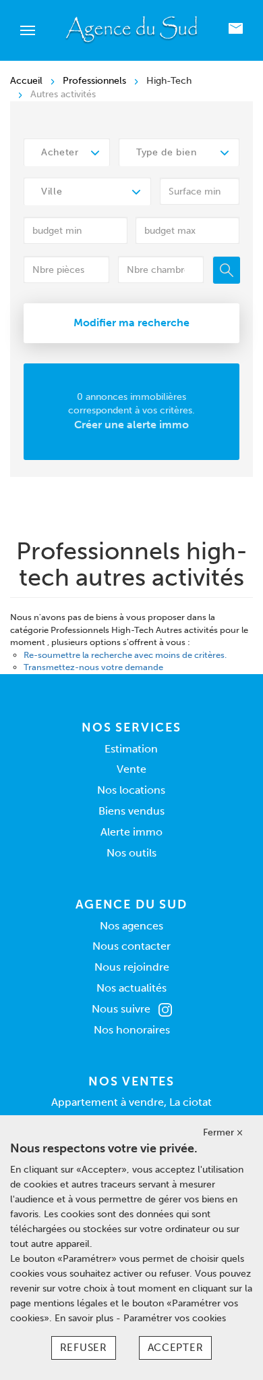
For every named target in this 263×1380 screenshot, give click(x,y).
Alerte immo (131, 831)
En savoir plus (85, 1318)
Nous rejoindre (131, 967)
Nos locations (131, 790)
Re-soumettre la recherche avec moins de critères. (125, 655)
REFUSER (83, 1347)
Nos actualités (131, 987)
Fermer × (223, 1132)
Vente (131, 769)
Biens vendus (131, 810)
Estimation (131, 748)
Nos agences (131, 925)
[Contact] (236, 30)
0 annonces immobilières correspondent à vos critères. (131, 411)
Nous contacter (131, 946)
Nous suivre (121, 1008)
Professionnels (94, 80)
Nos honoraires (132, 1029)
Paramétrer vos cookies (174, 1318)
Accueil (26, 80)
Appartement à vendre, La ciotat (131, 1102)
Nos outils (131, 852)
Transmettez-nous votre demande (93, 667)
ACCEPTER (176, 1347)
